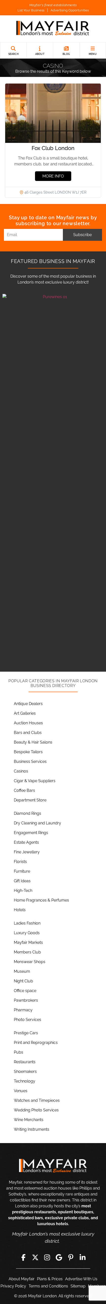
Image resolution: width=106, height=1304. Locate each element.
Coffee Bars (24, 790)
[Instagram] (47, 1257)
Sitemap (78, 1286)
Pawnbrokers (26, 1000)
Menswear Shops (29, 961)
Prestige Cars (26, 1033)
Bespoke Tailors (28, 752)
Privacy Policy (13, 1286)
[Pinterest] (71, 1257)
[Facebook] (23, 1257)
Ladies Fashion (27, 923)
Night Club (23, 981)
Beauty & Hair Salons (33, 742)
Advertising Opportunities (70, 10)
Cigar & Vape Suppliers (34, 780)
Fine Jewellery (27, 852)
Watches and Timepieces (37, 1100)
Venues (20, 1090)
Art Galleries (25, 713)
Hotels (20, 909)
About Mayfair (22, 1279)
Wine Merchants (28, 1119)
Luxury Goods (27, 932)
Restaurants (24, 1062)
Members (97, 1286)
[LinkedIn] (82, 1257)
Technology (24, 1081)
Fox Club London (53, 148)
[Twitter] (35, 1257)
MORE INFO (53, 176)
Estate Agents (26, 842)
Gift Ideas (22, 881)
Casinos (21, 771)
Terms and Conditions (48, 1286)
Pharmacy (23, 1010)
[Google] (59, 1257)
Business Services (30, 761)
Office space (25, 990)
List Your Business (31, 10)
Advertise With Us (81, 1279)
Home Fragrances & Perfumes (41, 900)
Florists (20, 861)
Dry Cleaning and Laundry (37, 823)
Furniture (22, 871)
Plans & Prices (50, 1279)
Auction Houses (28, 723)
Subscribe (82, 234)
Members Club (27, 952)
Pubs (18, 1052)
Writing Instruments (31, 1129)
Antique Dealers (28, 703)
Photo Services (27, 1019)
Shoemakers (25, 1071)
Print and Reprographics (36, 1042)
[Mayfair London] (53, 28)
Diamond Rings (27, 813)
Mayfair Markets (28, 942)
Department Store (30, 800)
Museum (22, 971)
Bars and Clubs (28, 732)
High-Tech (23, 890)
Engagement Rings (31, 832)
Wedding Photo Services (36, 1110)
